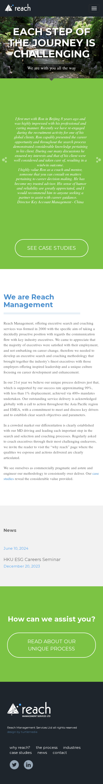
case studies (21, 752)
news (42, 752)
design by (13, 732)
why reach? (20, 747)
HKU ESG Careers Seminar (32, 559)
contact (60, 752)
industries (71, 747)
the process (46, 747)
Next (98, 160)
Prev (5, 160)
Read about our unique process (52, 645)
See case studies (51, 248)
